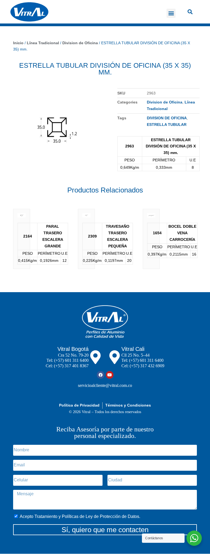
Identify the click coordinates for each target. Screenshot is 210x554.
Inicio (18, 43)
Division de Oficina (80, 43)
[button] (171, 13)
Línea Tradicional (43, 43)
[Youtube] (109, 375)
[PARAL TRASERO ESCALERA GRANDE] (21, 216)
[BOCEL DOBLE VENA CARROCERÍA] (151, 216)
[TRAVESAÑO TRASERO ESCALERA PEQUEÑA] (86, 216)
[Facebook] (100, 375)
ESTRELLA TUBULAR (166, 124)
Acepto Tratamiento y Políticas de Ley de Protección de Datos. (80, 516)
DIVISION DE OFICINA (167, 118)
